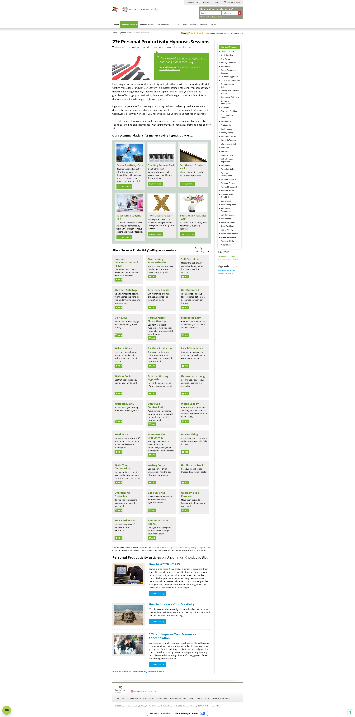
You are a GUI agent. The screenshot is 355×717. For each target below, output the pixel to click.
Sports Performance (229, 234)
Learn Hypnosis (163, 25)
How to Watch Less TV (164, 564)
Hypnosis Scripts (147, 25)
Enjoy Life (225, 107)
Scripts (159, 698)
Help (184, 698)
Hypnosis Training (228, 140)
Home (116, 25)
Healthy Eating (227, 133)
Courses (176, 25)
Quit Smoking (227, 201)
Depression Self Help (230, 97)
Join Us (214, 25)
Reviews (193, 25)
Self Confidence (227, 215)
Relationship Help (228, 205)
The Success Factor (160, 215)
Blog (185, 25)
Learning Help (227, 155)
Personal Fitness (228, 183)
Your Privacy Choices (186, 713)
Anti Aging (225, 59)
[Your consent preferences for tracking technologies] (350, 712)
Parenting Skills (227, 169)
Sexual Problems (228, 222)
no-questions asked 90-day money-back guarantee (189, 547)
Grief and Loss (227, 125)
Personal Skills (227, 191)
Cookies (207, 698)
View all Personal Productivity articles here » (138, 671)
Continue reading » (157, 593)
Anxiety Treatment (228, 63)
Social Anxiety (227, 230)
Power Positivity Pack (129, 165)
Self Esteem (226, 219)
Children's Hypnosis (229, 77)
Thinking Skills (227, 241)
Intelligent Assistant (217, 17)
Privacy (199, 698)
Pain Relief (225, 165)
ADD (120, 280)
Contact (191, 698)
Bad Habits (225, 66)
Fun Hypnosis (227, 121)
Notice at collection (160, 713)
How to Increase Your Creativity (172, 604)
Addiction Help (227, 55)
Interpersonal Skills (229, 144)
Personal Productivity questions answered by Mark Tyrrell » (229, 259)
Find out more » (124, 186)
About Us (203, 25)
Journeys (225, 151)
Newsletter (215, 698)
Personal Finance (228, 179)
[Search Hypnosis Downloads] (239, 13)
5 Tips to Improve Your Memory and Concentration (174, 636)
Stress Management (229, 237)
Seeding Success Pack (161, 165)
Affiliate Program (175, 698)
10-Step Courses (228, 51)
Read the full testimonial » (169, 69)
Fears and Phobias (229, 111)
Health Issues (226, 129)
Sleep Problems (227, 226)
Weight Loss (226, 245)
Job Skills (225, 148)
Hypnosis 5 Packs (228, 136)
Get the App (226, 698)
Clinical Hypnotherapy (230, 80)
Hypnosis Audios (128, 25)
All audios (227, 13)
